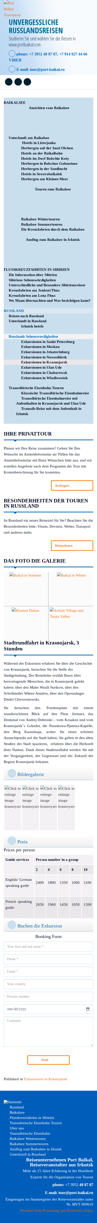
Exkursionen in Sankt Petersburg (48, 342)
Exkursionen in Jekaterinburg (45, 352)
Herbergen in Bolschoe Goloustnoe (49, 163)
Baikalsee (15, 103)
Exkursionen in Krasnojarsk (44, 362)
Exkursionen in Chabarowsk (44, 373)
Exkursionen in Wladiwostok (44, 378)
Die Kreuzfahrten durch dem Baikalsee (53, 229)
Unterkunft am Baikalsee (29, 138)
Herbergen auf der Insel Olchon (47, 148)
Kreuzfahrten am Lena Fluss (32, 296)
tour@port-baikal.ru (47, 69)
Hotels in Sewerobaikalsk (41, 174)
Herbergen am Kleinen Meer (44, 179)
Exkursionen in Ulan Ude (41, 367)
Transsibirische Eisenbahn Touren (36, 388)
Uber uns (16, 1128)
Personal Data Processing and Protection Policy (56, 1211)
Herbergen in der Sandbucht (44, 169)
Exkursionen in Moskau (40, 347)
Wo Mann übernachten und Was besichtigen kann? (50, 301)
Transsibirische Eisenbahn (29, 1133)
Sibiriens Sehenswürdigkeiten (32, 280)
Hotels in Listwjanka (38, 143)
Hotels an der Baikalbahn (41, 153)
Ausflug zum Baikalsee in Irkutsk (53, 240)
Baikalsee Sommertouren (41, 224)
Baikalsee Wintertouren (40, 219)
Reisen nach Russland (26, 316)
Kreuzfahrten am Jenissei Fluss (34, 290)
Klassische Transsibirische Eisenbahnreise (55, 393)
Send (44, 1060)
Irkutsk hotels (32, 326)
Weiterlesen (64, 546)
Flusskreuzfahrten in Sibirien (37, 270)
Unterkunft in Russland (27, 321)
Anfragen (62, 485)
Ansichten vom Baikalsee (49, 108)
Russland (14, 311)
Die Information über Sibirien (33, 275)
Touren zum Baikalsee (53, 189)
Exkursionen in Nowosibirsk (44, 357)
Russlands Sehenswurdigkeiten (33, 336)
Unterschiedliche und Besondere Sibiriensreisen (47, 285)
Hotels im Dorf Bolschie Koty (45, 158)
